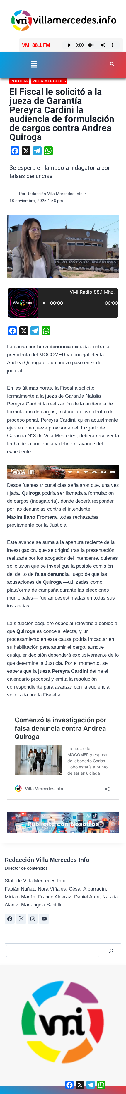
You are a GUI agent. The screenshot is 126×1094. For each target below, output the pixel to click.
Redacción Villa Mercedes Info (54, 193)
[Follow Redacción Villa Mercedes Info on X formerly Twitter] (21, 919)
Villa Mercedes (49, 81)
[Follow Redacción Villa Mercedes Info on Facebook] (10, 919)
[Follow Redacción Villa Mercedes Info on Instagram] (33, 919)
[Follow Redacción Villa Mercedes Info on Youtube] (44, 919)
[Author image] (13, 194)
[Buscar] (111, 951)
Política (19, 81)
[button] (34, 64)
